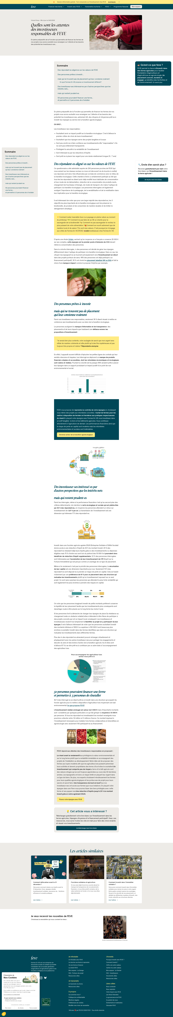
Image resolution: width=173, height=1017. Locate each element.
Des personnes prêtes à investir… (16, 163)
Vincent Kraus (35, 20)
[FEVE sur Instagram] (41, 978)
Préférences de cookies (76, 1002)
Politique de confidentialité (77, 997)
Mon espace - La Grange (76, 970)
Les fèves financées (112, 994)
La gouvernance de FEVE (113, 997)
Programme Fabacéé (121, 7)
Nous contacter (111, 986)
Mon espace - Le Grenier (113, 970)
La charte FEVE (73, 967)
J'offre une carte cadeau (113, 965)
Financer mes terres (55, 7)
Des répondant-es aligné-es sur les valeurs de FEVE (17, 157)
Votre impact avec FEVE (113, 992)
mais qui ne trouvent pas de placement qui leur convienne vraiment (18, 168)
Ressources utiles (74, 976)
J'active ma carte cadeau (113, 967)
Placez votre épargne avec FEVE (70, 799)
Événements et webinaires (114, 1002)
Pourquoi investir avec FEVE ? (115, 959)
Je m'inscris (112, 2)
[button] (119, 2)
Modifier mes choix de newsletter (79, 1005)
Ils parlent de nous (112, 1000)
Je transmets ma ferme (76, 984)
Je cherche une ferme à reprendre (79, 962)
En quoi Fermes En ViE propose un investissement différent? (81, 82)
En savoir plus (157, 82)
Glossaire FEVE (111, 1005)
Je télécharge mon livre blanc (86, 828)
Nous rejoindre (110, 989)
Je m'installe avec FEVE (76, 959)
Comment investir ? (112, 962)
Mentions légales (74, 1000)
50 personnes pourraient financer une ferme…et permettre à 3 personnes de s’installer (19, 190)
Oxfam (70, 239)
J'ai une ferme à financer (76, 965)
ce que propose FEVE (75, 705)
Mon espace (136, 7)
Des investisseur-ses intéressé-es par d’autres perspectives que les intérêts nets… (17, 176)
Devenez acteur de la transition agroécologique (76, 435)
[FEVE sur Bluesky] (46, 978)
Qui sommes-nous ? (75, 994)
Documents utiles (111, 976)
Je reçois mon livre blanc (153, 179)
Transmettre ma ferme (92, 7)
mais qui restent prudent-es (15, 183)
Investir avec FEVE (73, 7)
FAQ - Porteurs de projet (76, 973)
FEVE (107, 7)
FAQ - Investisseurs (112, 973)
